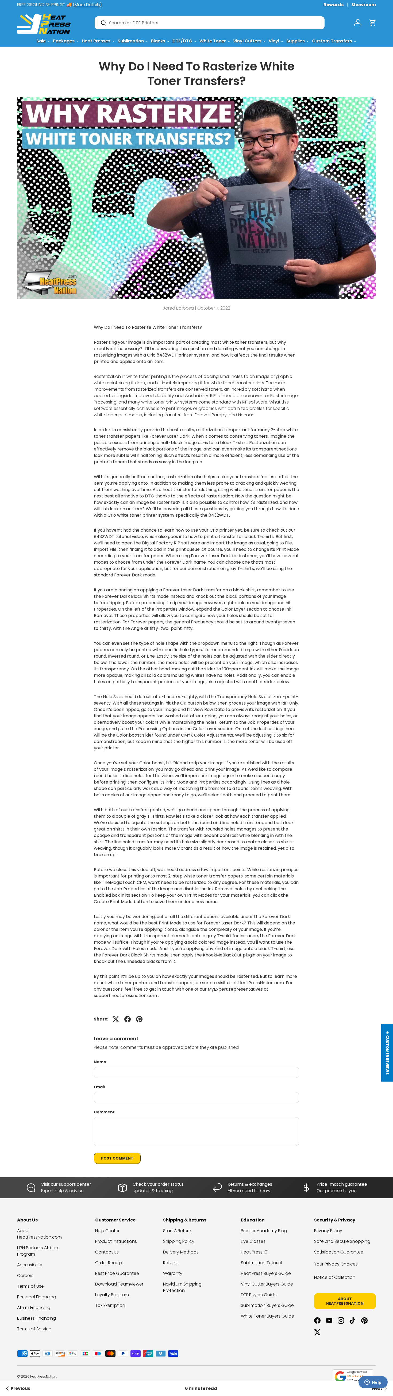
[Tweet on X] (116, 1019)
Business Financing (36, 1318)
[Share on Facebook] (127, 1019)
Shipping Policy (178, 1241)
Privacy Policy (328, 1231)
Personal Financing (36, 1297)
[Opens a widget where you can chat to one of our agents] (373, 1382)
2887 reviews (355, 1380)
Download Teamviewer (119, 1284)
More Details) (88, 5)
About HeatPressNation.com (39, 1234)
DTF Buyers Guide (258, 1295)
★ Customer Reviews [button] (387, 1053)
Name (100, 1062)
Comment (104, 1112)
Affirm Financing (33, 1307)
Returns (171, 1263)
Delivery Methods (181, 1252)
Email (99, 1087)
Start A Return (177, 1231)
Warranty (172, 1273)
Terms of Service (34, 1329)
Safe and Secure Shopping (342, 1241)
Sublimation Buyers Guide (267, 1305)
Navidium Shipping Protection (182, 1287)
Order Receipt (109, 1263)
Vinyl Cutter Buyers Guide (267, 1284)
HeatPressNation (43, 1376)
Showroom (363, 5)
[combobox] (210, 22)
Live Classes (253, 1241)
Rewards (333, 5)
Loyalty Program (112, 1295)
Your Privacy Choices (336, 1264)
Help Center (107, 1231)
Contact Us (107, 1252)
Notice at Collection (334, 1277)
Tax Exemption (110, 1305)
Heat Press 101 (254, 1252)
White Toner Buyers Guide (267, 1316)
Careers (25, 1275)
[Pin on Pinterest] (139, 1019)
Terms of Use (30, 1286)
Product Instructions (116, 1241)
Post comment (117, 1158)
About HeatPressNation (345, 1301)
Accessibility (29, 1265)
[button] (373, 23)
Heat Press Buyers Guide (266, 1273)
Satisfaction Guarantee (338, 1252)
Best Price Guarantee (117, 1273)
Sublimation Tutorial (261, 1263)
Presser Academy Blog (264, 1231)
